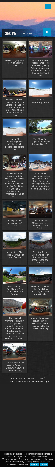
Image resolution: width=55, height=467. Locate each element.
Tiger (47, 381)
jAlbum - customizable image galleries (25, 381)
